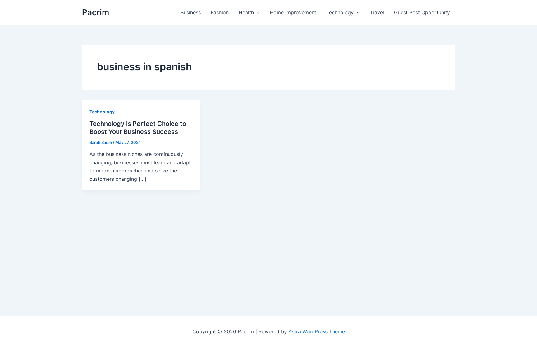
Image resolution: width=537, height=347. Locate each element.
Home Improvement (293, 12)
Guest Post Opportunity (422, 12)
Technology (340, 12)
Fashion (220, 12)
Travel (377, 12)
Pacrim (95, 12)
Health (246, 12)
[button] (257, 12)
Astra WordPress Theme (316, 331)
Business (191, 12)
